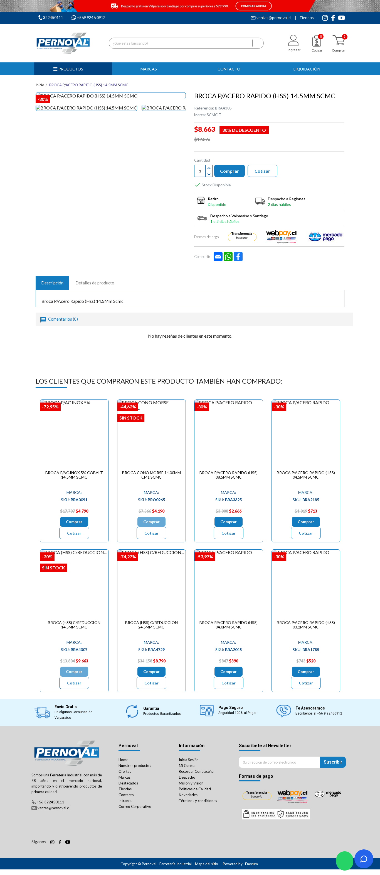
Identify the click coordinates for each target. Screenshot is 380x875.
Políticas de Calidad (195, 789)
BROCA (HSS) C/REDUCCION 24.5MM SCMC (151, 624)
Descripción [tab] (52, 282)
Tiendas (307, 18)
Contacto (126, 795)
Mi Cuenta (187, 765)
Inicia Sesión (189, 759)
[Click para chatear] (344, 861)
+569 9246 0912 (91, 17)
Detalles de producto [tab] (94, 282)
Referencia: (204, 108)
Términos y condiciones (198, 800)
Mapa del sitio (206, 864)
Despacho (187, 777)
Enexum (252, 864)
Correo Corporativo (135, 806)
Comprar (229, 171)
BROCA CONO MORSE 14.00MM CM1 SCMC (151, 474)
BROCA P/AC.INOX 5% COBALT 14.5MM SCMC (74, 474)
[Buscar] (257, 43)
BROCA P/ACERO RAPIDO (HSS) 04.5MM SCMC (306, 474)
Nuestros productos (135, 765)
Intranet (125, 800)
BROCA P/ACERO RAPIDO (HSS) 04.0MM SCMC (228, 624)
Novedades (188, 795)
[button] (151, 68)
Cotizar (262, 171)
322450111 (53, 17)
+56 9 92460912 (329, 713)
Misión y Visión (191, 783)
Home (123, 759)
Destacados (128, 783)
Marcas (124, 777)
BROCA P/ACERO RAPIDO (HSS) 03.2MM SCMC (306, 624)
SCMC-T (214, 114)
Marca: (200, 114)
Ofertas (125, 771)
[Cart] (338, 40)
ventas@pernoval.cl (273, 18)
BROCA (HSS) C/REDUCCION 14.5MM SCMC (74, 624)
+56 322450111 (50, 802)
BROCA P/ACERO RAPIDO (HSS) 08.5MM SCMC (228, 474)
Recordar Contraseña (196, 771)
